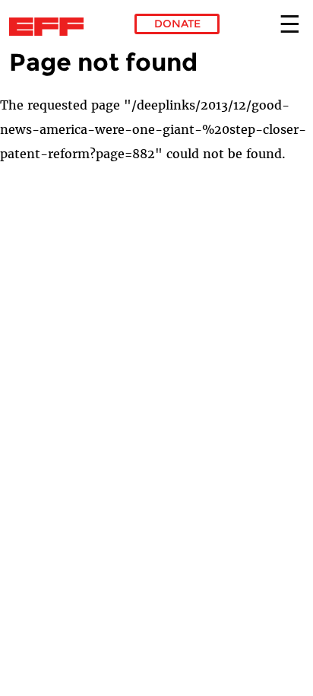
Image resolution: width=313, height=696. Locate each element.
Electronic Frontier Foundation (50, 26)
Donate (177, 23)
